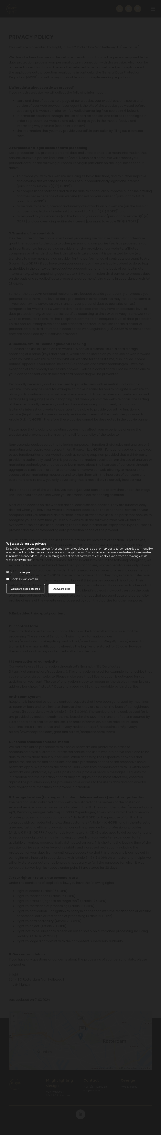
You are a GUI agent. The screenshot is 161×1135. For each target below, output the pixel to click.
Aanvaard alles (61, 588)
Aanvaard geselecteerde (25, 588)
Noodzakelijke (20, 572)
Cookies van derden (24, 579)
